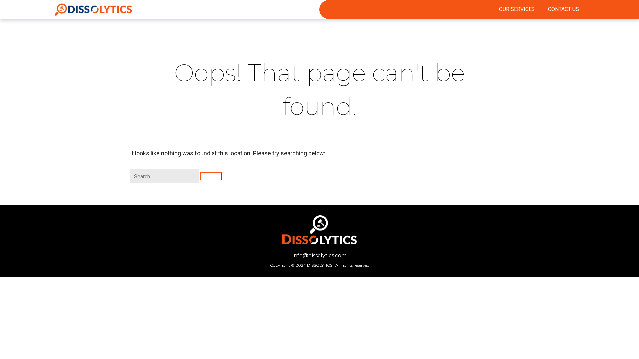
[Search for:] (165, 176)
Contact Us (563, 9)
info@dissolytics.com (320, 255)
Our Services (517, 9)
